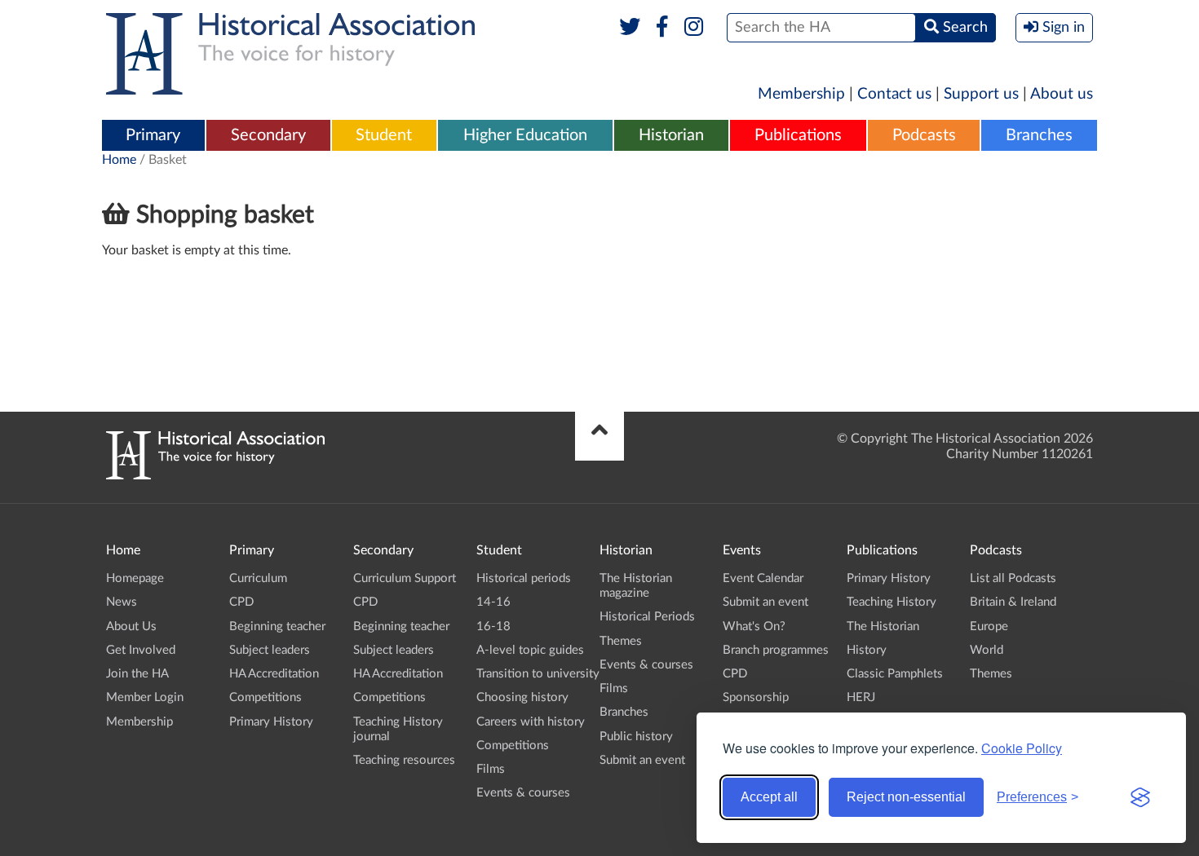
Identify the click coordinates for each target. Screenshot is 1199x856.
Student (384, 135)
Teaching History (891, 602)
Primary (153, 135)
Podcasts (924, 135)
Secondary (268, 135)
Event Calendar (763, 578)
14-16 (493, 602)
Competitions (265, 697)
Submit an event (642, 760)
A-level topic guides (530, 650)
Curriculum (258, 578)
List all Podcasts (1013, 578)
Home (119, 159)
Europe (989, 626)
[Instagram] (694, 27)
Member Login (145, 697)
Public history (636, 736)
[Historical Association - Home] (215, 475)
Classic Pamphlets (895, 674)
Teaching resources (404, 760)
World (986, 650)
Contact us (894, 94)
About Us (131, 626)
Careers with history (530, 722)
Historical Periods (647, 617)
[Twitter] (630, 27)
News (121, 602)
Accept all (769, 797)
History (867, 650)
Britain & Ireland (1013, 602)
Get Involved (140, 650)
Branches (1039, 135)
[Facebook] (661, 27)
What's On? (754, 626)
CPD (241, 602)
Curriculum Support (404, 578)
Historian (671, 135)
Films (490, 769)
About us (1061, 94)
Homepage (135, 578)
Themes (621, 641)
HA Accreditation (274, 674)
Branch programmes (776, 650)
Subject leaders (269, 650)
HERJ (861, 697)
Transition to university (538, 674)
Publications (798, 135)
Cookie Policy (1021, 748)
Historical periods (523, 578)
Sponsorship (756, 697)
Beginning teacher (277, 626)
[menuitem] (153, 136)
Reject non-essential (906, 797)
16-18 (493, 626)
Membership (801, 94)
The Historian (883, 626)
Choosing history (522, 697)
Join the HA (137, 674)
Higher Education (525, 135)
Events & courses (523, 793)
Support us (981, 94)
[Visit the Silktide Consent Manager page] (1140, 797)
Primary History (271, 722)
